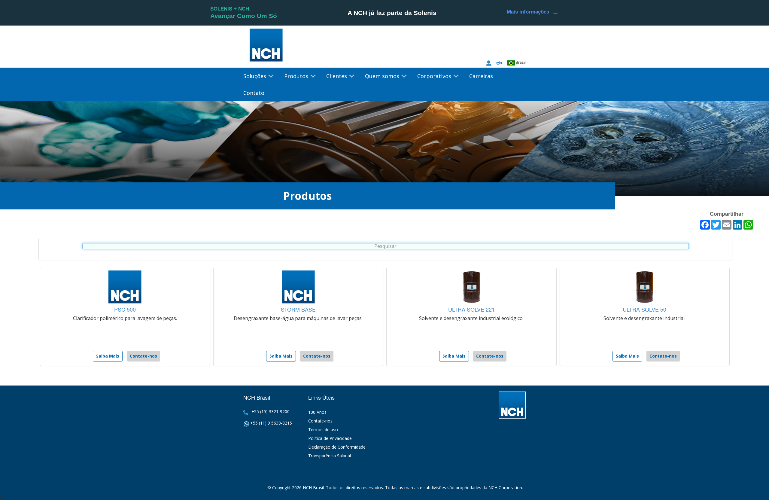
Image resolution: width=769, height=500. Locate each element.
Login (497, 62)
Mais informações (533, 12)
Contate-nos (143, 356)
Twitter (509, 48)
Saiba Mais (107, 356)
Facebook (521, 48)
